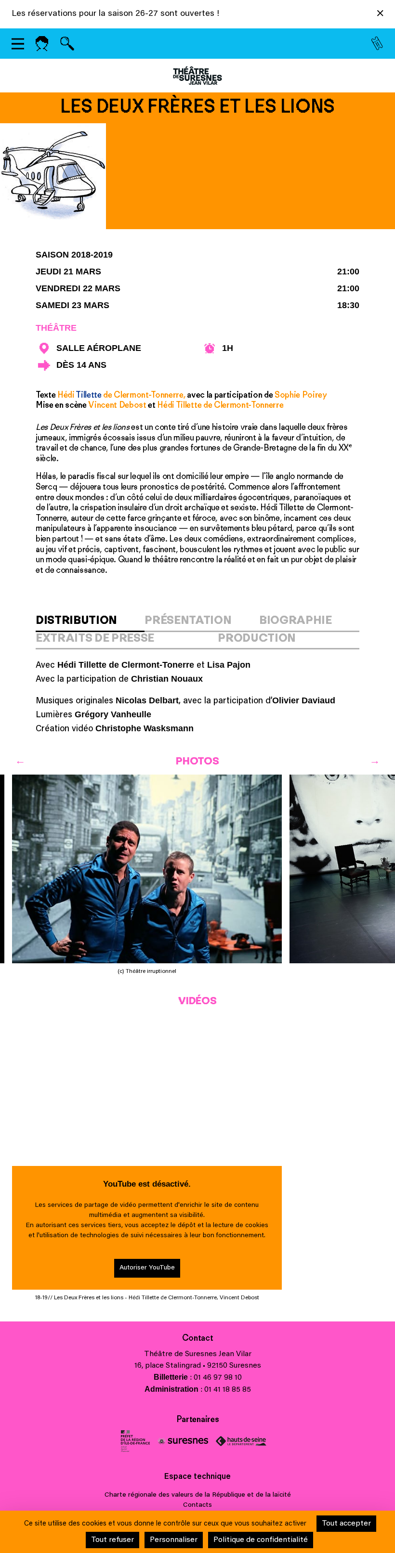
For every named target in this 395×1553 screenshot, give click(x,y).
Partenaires (197, 1419)
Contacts (197, 1505)
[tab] (90, 623)
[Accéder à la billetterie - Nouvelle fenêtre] (377, 43)
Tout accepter (346, 1523)
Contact (197, 1338)
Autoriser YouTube (147, 1268)
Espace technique (197, 1477)
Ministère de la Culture (135, 1441)
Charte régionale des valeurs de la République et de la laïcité (198, 1495)
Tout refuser (112, 1540)
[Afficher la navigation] (18, 43)
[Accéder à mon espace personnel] (42, 43)
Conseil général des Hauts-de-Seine (241, 1441)
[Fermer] (380, 15)
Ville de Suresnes (183, 1441)
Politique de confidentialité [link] (260, 1540)
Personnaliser (174, 1540)
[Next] (374, 760)
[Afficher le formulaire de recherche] (67, 44)
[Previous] (20, 760)
